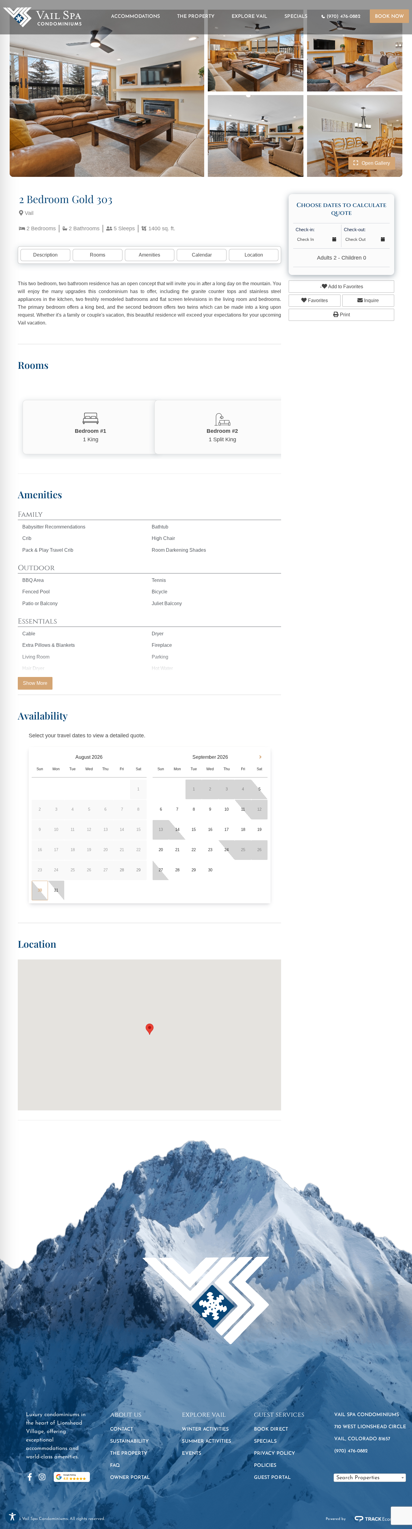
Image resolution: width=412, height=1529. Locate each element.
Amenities (149, 254)
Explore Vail (250, 16)
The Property (195, 16)
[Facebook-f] (29, 1477)
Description (45, 254)
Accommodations (135, 16)
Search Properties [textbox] (357, 1478)
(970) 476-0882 (343, 16)
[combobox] (370, 1477)
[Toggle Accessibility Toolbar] (12, 1516)
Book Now (389, 16)
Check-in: (305, 229)
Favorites (317, 300)
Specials (295, 16)
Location (254, 254)
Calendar (202, 254)
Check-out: (355, 229)
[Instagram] (42, 1477)
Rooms (97, 254)
